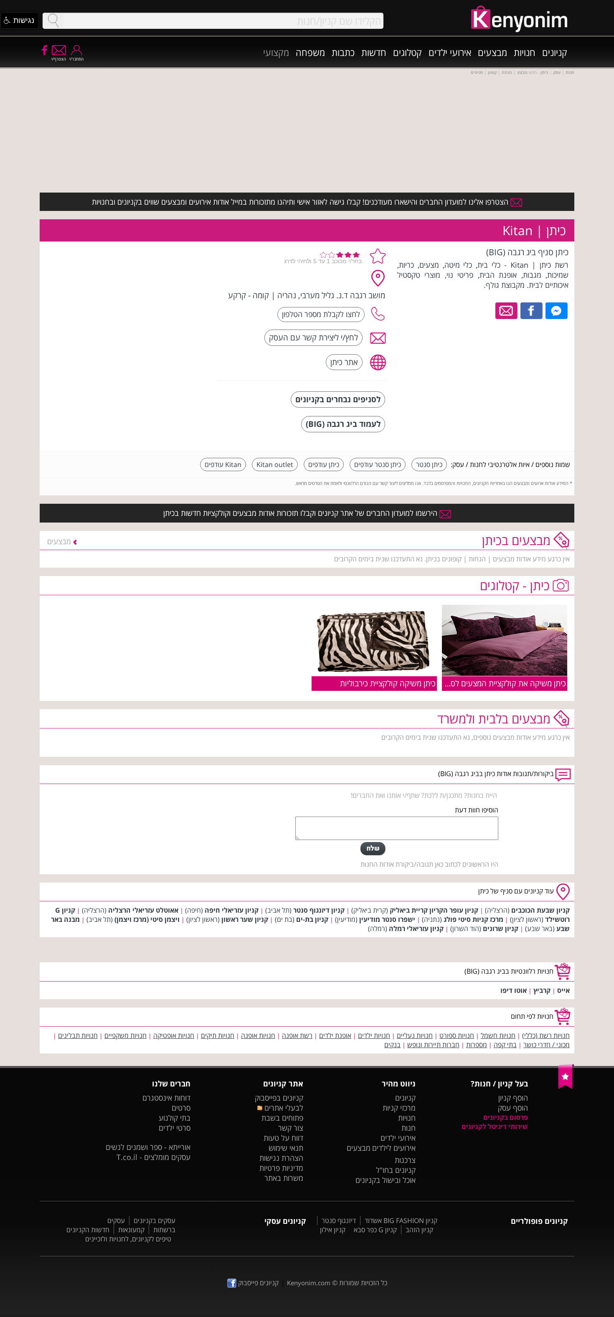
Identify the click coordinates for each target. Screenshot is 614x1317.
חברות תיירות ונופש (433, 1044)
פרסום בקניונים (505, 1117)
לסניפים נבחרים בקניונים (338, 399)
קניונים (554, 52)
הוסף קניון (513, 1098)
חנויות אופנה (258, 1035)
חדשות (373, 52)
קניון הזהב (419, 1229)
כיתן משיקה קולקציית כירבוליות (388, 683)
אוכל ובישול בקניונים (385, 1180)
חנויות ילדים (374, 1035)
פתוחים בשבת (282, 1118)
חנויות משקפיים (125, 1035)
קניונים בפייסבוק (279, 1098)
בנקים (392, 1044)
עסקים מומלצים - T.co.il (153, 1157)
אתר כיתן (344, 362)
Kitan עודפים (223, 464)
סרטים (181, 1108)
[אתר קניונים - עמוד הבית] (566, 1087)
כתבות (343, 52)
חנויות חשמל (498, 1035)
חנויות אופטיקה (173, 1035)
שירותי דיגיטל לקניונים (495, 1126)
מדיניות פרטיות (281, 1168)
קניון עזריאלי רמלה (416, 928)
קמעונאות (131, 1229)
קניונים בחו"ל (396, 1170)
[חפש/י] (53, 20)
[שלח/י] (373, 848)
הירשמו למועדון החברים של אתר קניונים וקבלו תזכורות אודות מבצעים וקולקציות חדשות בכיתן (301, 513)
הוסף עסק (513, 1108)
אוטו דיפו (513, 990)
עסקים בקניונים (154, 1220)
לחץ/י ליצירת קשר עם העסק (313, 337)
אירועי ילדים (450, 52)
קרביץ (542, 990)
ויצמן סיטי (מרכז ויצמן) (147, 919)
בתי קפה (505, 1044)
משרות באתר (283, 1178)
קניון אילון (332, 1229)
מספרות (476, 1044)
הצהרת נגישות (281, 1158)
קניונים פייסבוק (257, 1282)
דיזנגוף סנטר (339, 1220)
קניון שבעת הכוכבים (540, 910)
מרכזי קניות (399, 1108)
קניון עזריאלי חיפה (232, 910)
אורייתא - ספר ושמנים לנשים (148, 1147)
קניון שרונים (500, 928)
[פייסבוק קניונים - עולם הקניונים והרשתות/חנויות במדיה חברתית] (44, 49)
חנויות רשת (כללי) (546, 1035)
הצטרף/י (58, 59)
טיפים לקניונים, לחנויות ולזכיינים (128, 1238)
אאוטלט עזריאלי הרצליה (143, 910)
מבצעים (492, 52)
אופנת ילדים (335, 1035)
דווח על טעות (283, 1138)
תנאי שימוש (286, 1148)
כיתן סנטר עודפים (377, 464)
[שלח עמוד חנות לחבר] (506, 310)
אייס (563, 990)
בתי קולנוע (174, 1118)
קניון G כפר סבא (375, 1229)
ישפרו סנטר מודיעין (387, 919)
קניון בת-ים (312, 919)
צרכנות (405, 1160)
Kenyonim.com (308, 1283)
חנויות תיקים (217, 1035)
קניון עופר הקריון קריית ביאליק (434, 910)
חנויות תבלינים (78, 1035)
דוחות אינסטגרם (166, 1098)
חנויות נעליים (415, 1035)
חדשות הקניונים (87, 1229)
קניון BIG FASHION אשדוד (401, 1220)
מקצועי (276, 52)
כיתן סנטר (429, 464)
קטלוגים (407, 52)
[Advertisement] (149, 298)
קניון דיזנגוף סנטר (319, 910)
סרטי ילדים (174, 1128)
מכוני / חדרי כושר (546, 1044)
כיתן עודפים (323, 464)
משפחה (310, 52)
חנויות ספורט (456, 1035)
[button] (19, 20)
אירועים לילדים (394, 1148)
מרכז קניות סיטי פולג (473, 919)
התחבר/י (76, 59)
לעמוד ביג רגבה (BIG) (343, 423)
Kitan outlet (274, 464)
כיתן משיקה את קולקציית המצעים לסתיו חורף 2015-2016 (474, 683)
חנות (408, 1128)
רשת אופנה (297, 1035)
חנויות (524, 52)
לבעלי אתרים (282, 1108)
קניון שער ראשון (244, 919)
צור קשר (290, 1128)
